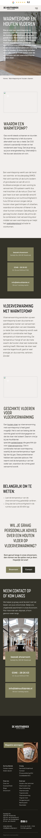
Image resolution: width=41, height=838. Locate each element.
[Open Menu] (36, 8)
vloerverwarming (15, 446)
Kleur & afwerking (24, 788)
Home (5, 78)
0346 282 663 (7, 826)
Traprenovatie (23, 793)
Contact (28, 570)
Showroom (13, 570)
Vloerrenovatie (24, 790)
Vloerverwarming (24, 795)
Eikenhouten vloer (25, 786)
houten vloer (12, 425)
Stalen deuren (7, 771)
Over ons (6, 783)
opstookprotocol (14, 224)
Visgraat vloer (23, 798)
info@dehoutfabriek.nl (20, 282)
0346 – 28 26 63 (20, 267)
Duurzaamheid (7, 786)
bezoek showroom (20, 252)
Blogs (5, 788)
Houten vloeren (8, 768)
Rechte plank (23, 802)
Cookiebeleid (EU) (24, 775)
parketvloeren (17, 443)
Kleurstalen (22, 805)
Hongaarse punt (24, 800)
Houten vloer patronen (26, 783)
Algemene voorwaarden (10, 835)
